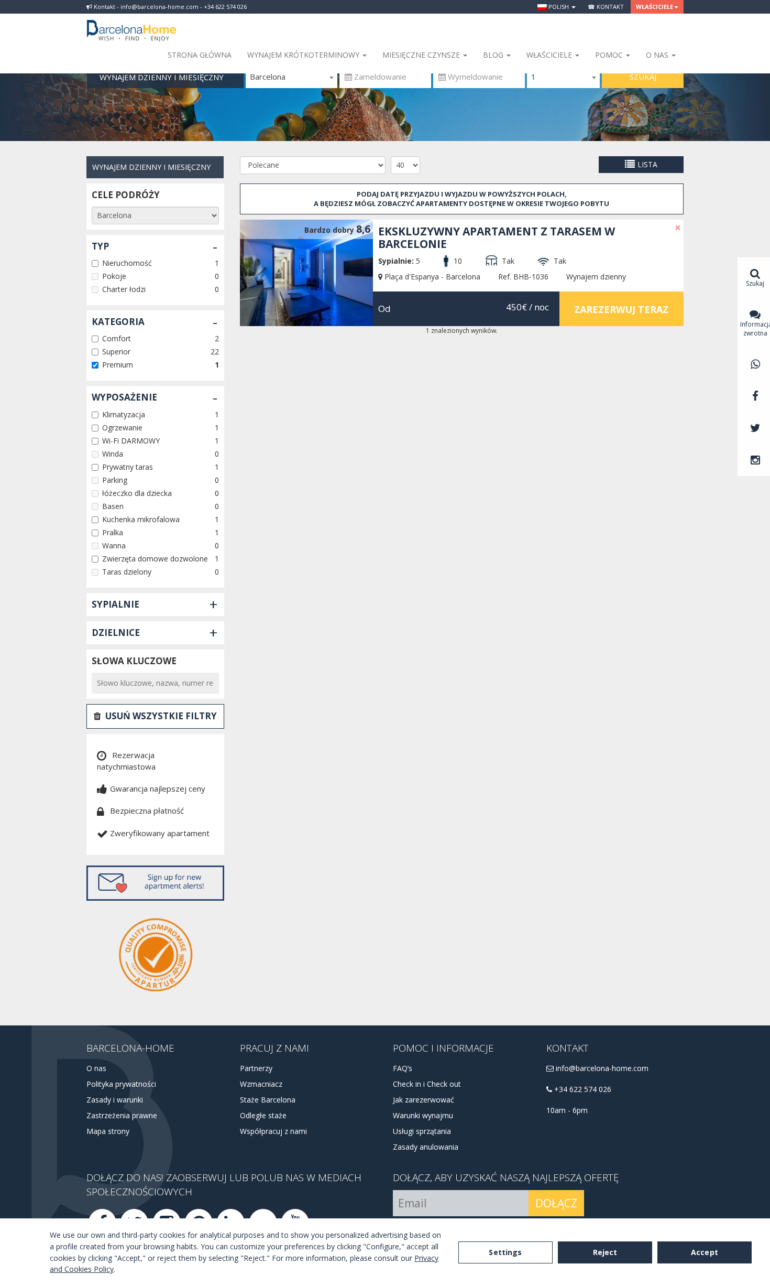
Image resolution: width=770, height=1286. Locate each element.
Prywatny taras (127, 467)
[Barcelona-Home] (131, 23)
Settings (505, 1252)
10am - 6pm (567, 1110)
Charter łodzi (124, 289)
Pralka (112, 532)
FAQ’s (402, 1068)
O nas (96, 1068)
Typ (100, 246)
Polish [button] (558, 6)
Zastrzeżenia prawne (121, 1115)
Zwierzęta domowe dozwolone (155, 559)
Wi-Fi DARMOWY (131, 441)
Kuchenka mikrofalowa (141, 519)
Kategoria (118, 322)
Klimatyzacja (123, 414)
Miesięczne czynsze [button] (422, 55)
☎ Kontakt (606, 6)
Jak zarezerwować (423, 1100)
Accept (704, 1252)
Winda (112, 454)
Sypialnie (115, 604)
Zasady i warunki (114, 1100)
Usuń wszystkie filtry (161, 716)
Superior (116, 351)
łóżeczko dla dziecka (137, 493)
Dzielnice (116, 632)
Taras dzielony (126, 572)
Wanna (114, 545)
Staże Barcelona (267, 1100)
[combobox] (291, 77)
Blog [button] (494, 55)
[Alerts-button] (155, 883)
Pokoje (114, 276)
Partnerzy (256, 1068)
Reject (605, 1252)
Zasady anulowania (425, 1147)
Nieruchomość (127, 263)
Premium (117, 365)
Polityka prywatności (121, 1084)
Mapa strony (107, 1131)
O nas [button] (658, 55)
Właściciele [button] (654, 6)
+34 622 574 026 (581, 1089)
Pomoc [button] (610, 55)
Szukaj (643, 76)
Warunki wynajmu (423, 1115)
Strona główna (200, 55)
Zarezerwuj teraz (621, 309)
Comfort (116, 338)
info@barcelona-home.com (601, 1068)
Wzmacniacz (261, 1084)
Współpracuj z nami (273, 1131)
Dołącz (556, 1203)
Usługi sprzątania (422, 1131)
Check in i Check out (427, 1084)
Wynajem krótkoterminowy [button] (304, 55)
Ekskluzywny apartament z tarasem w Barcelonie (496, 237)
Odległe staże (263, 1115)
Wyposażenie (124, 397)
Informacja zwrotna (755, 329)
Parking (114, 480)
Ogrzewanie (122, 428)
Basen (113, 506)
